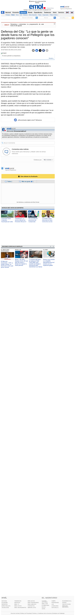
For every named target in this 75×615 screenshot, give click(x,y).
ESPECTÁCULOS (6, 605)
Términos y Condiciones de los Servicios (41, 613)
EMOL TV (16, 604)
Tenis (17, 15)
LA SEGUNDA (55, 605)
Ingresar (62, 8)
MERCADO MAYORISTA (65, 606)
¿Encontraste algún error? (30, 120)
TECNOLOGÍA (5, 607)
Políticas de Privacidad (26, 613)
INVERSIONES (55, 602)
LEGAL (43, 608)
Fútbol (13, 15)
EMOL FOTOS (17, 605)
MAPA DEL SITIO (32, 607)
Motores (25, 15)
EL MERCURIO (45, 605)
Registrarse (69, 8)
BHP (30, 249)
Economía (16, 12)
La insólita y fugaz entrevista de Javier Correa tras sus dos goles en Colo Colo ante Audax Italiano (47, 222)
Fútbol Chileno (54, 15)
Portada (8, 15)
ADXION (64, 602)
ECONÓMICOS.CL (66, 601)
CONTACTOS (31, 605)
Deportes (23, 12)
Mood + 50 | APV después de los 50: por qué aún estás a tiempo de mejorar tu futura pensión (21, 262)
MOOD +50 (18, 249)
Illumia (45, 249)
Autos (54, 12)
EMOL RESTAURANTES (20, 607)
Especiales (46, 15)
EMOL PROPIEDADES (33, 602)
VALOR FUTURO (66, 604)
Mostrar (37, 2)
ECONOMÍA (5, 602)
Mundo (30, 12)
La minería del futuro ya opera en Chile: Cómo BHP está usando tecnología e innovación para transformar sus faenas (35, 263)
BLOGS (44, 607)
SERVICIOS (17, 602)
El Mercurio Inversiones (5, 250)
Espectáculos (38, 12)
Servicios (61, 12)
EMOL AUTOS (31, 601)
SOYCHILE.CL (55, 607)
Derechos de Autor (15, 613)
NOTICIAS (4, 601)
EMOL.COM (45, 603)
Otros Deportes (33, 15)
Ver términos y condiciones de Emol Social (28, 202)
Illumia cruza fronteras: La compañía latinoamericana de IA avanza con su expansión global (49, 262)
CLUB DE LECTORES (45, 601)
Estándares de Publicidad (58, 613)
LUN (53, 604)
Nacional (8, 12)
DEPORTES (5, 604)
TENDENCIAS (17, 601)
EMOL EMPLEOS (32, 604)
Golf (21, 15)
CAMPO (53, 601)
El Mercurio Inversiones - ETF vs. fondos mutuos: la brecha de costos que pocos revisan (7, 264)
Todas (39, 15)
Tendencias (47, 12)
